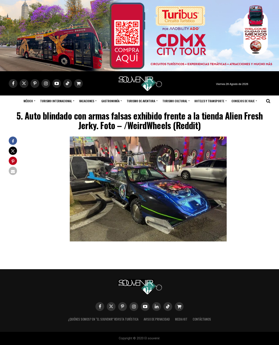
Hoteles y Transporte (209, 101)
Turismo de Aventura (141, 101)
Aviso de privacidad (157, 319)
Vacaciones (86, 101)
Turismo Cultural (174, 101)
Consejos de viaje (243, 101)
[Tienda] (179, 306)
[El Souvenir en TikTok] (167, 306)
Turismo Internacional (56, 101)
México (28, 101)
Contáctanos (202, 319)
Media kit (181, 319)
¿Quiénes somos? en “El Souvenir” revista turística (103, 319)
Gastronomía (110, 101)
